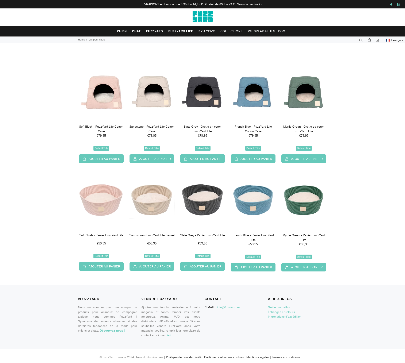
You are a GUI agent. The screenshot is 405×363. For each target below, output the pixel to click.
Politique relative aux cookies (224, 357)
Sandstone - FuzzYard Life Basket (152, 235)
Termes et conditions (286, 357)
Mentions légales (257, 357)
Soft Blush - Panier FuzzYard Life (101, 235)
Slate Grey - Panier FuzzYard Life (202, 235)
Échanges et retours (281, 312)
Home (81, 39)
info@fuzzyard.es (228, 307)
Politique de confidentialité (184, 357)
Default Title (101, 148)
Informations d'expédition (284, 316)
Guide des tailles (279, 307)
